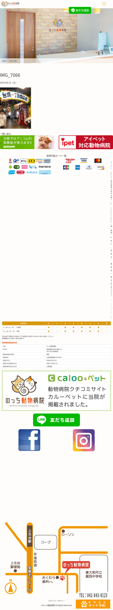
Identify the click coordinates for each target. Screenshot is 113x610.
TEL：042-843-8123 (93, 595)
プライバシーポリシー (56, 601)
